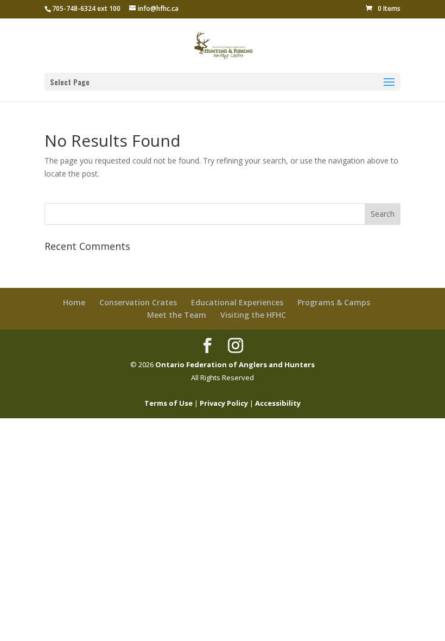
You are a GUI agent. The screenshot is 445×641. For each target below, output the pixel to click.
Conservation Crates (138, 302)
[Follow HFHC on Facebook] (207, 345)
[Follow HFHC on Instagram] (235, 345)
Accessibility (278, 403)
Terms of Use (168, 403)
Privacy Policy (224, 403)
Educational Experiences (237, 302)
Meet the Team (176, 315)
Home (74, 302)
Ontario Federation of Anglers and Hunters (235, 364)
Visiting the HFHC (253, 315)
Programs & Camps (333, 302)
